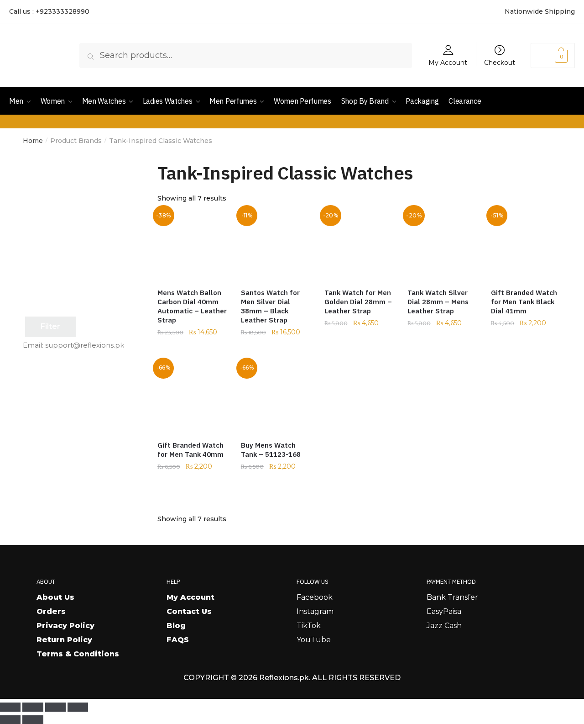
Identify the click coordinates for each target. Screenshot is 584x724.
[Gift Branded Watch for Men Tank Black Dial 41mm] (526, 245)
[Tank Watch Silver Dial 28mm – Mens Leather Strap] (442, 245)
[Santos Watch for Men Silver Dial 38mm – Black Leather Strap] (276, 245)
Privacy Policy (65, 625)
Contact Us (189, 611)
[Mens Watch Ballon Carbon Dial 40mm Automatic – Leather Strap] (192, 245)
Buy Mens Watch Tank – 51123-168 (271, 450)
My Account (447, 62)
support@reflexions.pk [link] (84, 345)
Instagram (315, 611)
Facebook (315, 597)
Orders (51, 611)
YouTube (314, 639)
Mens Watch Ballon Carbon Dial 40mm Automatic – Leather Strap (192, 306)
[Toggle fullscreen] (32, 707)
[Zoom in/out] (10, 707)
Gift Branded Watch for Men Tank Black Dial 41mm (524, 301)
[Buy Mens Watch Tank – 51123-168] (276, 397)
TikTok (309, 625)
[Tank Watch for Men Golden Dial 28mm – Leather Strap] (359, 245)
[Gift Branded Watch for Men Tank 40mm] (192, 397)
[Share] (55, 707)
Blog (176, 625)
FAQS (178, 639)
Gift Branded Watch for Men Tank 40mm (190, 450)
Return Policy (64, 639)
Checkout (499, 62)
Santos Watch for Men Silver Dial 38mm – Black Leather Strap (270, 306)
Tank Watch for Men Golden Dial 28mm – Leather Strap (358, 301)
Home (33, 141)
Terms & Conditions (77, 654)
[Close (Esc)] (78, 707)
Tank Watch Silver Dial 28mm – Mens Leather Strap (438, 301)
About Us (55, 597)
